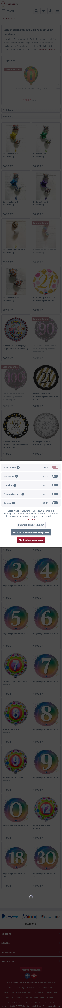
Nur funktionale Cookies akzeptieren (31, 532)
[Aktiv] (55, 467)
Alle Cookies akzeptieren (31, 540)
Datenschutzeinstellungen (31, 524)
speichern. (31, 519)
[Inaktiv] (55, 476)
